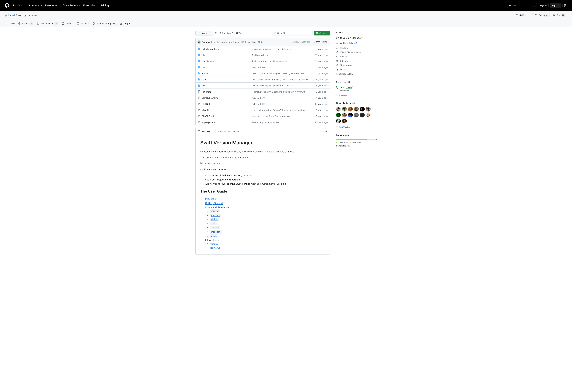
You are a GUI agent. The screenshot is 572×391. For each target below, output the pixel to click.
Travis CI (215, 247)
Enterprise (89, 5)
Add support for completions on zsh (269, 61)
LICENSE (206, 104)
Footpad (206, 42)
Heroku (214, 243)
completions (208, 61)
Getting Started (214, 203)
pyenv (245, 157)
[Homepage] (7, 5)
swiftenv (23, 15)
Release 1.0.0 (258, 104)
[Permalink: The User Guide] (198, 191)
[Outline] (326, 131)
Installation (211, 198)
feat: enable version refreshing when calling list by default (280, 79)
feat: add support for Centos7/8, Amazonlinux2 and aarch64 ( (282, 110)
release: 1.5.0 (258, 67)
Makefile (206, 110)
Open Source (70, 5)
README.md (208, 116)
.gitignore (206, 91)
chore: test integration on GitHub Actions (271, 49)
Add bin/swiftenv (260, 55)
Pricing (105, 5)
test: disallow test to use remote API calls (272, 85)
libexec (205, 73)
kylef (11, 15)
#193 (260, 42)
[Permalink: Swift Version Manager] (198, 143)
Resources (51, 5)
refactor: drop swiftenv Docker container (271, 116)
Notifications (524, 15)
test (204, 85)
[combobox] (293, 33)
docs (204, 67)
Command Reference (217, 207)
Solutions (34, 5)
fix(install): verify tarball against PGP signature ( (234, 42)
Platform (18, 5)
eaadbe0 (295, 42)
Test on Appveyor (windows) (266, 122)
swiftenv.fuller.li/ (348, 43)
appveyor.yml (208, 122)
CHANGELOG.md (210, 98)
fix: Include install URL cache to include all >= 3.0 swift (278, 91)
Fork (543, 15)
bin (203, 55)
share (204, 79)
